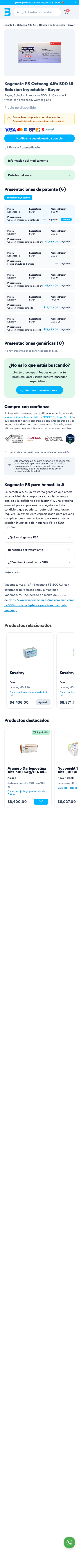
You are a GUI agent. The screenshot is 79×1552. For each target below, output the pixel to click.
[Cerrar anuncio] (75, 2)
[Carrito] (66, 12)
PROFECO (49, 417)
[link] (72, 12)
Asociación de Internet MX (22, 417)
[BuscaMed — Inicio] (7, 12)
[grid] (39, 768)
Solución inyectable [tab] (18, 197)
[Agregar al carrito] (41, 802)
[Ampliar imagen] (39, 52)
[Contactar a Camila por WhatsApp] (69, 1542)
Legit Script (64, 417)
